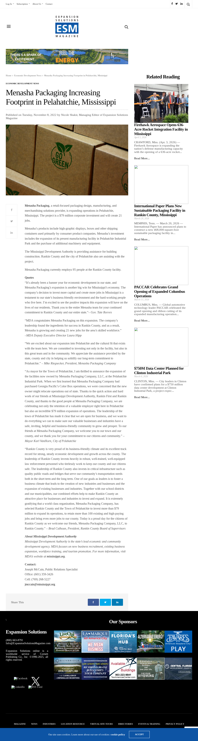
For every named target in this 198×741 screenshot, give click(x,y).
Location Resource (73, 724)
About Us (36, 4)
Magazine (20, 724)
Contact (49, 4)
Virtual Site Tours (101, 724)
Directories (125, 724)
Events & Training (149, 724)
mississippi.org (56, 556)
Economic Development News (22, 84)
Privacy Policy (175, 724)
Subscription (22, 4)
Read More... (142, 158)
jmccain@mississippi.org (40, 584)
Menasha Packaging (37, 205)
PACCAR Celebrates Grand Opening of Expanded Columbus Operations (159, 291)
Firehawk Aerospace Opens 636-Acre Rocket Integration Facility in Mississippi (161, 129)
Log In (9, 4)
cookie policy (118, 734)
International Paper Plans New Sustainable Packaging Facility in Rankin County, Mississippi (159, 210)
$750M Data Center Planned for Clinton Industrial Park (159, 370)
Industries (49, 724)
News (34, 724)
